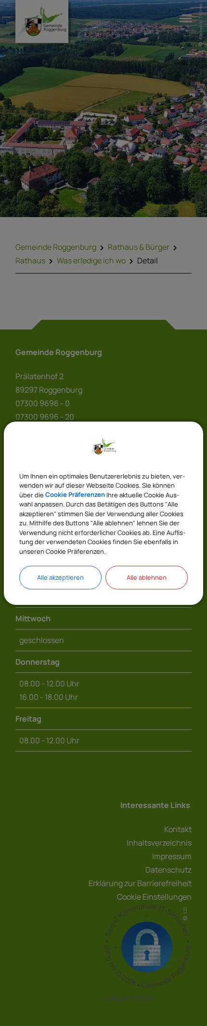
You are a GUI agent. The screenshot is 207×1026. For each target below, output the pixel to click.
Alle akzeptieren (60, 577)
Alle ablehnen (147, 577)
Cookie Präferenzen (75, 494)
